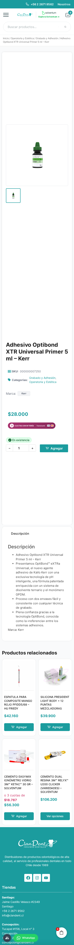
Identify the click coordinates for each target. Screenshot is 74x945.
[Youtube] (46, 878)
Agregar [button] (21, 727)
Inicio (6, 38)
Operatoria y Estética (22, 38)
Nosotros (64, 4)
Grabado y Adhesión (47, 38)
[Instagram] (37, 878)
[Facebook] (28, 878)
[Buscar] (65, 27)
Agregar (57, 448)
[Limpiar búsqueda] (58, 27)
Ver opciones (55, 816)
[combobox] (37, 27)
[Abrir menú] (7, 15)
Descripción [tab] (20, 533)
